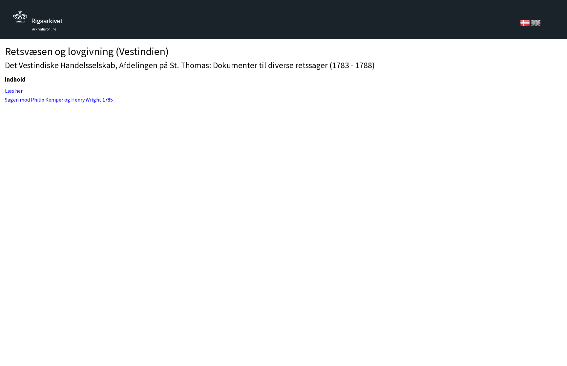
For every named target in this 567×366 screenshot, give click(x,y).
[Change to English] (536, 22)
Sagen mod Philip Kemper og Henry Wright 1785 (59, 99)
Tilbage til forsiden (37, 19)
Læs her (14, 90)
